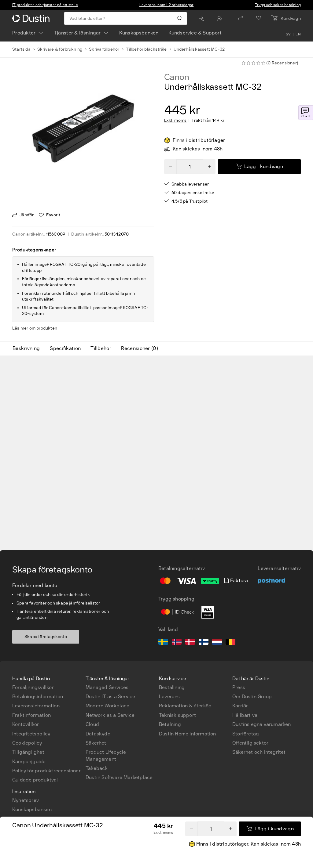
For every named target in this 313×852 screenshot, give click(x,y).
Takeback (97, 768)
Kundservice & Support (195, 33)
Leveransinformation (36, 706)
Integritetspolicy (31, 734)
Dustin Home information (187, 734)
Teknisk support (177, 715)
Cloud (92, 724)
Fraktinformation (31, 715)
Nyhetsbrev (25, 800)
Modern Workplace (107, 706)
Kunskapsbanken (139, 33)
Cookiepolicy (27, 743)
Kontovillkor (25, 724)
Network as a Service (110, 715)
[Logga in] (203, 18)
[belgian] (230, 642)
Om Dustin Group (252, 696)
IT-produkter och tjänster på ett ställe (45, 5)
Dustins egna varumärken (261, 724)
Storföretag (245, 734)
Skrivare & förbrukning (59, 49)
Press (238, 687)
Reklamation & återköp (185, 706)
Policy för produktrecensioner (46, 771)
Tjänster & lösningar (77, 33)
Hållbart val (245, 715)
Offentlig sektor (250, 743)
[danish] (190, 642)
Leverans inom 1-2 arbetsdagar (166, 5)
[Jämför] (240, 18)
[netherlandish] (217, 642)
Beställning (172, 687)
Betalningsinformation (37, 696)
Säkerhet (96, 743)
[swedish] (163, 642)
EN (298, 34)
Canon (176, 77)
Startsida (21, 49)
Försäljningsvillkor (33, 687)
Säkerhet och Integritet (259, 752)
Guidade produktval (35, 780)
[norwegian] (177, 642)
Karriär (240, 706)
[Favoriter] (258, 18)
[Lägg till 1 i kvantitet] (209, 166)
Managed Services (107, 687)
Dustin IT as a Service (110, 696)
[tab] (28, 348)
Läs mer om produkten (34, 328)
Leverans (169, 696)
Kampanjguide (29, 761)
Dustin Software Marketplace (119, 777)
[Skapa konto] (221, 18)
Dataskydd (98, 734)
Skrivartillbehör (104, 49)
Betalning (170, 724)
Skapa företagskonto (45, 636)
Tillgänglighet (28, 752)
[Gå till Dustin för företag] (32, 18)
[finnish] (203, 642)
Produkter (24, 33)
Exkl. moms (175, 120)
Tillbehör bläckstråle (146, 49)
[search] (179, 18)
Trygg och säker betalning (278, 5)
